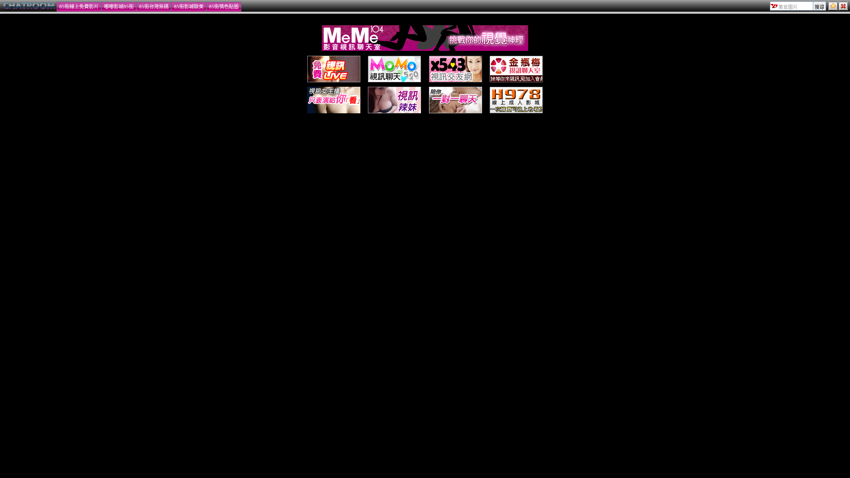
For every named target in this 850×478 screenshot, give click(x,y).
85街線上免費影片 (79, 6)
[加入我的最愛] (833, 8)
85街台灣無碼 (154, 6)
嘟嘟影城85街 (119, 6)
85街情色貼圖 (224, 6)
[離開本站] (843, 8)
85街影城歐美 (189, 6)
